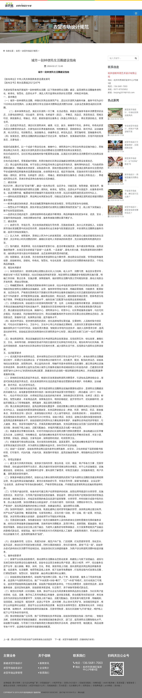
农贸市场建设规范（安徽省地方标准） (79, 639)
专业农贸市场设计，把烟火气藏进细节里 (131, 128)
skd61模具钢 (108, 682)
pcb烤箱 (108, 685)
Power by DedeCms (49, 692)
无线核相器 (52, 685)
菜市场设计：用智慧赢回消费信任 (131, 177)
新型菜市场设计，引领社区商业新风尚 (131, 112)
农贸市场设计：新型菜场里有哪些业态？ (131, 210)
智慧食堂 (130, 682)
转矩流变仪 (22, 685)
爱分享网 (16, 682)
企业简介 (44, 667)
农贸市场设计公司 (37, 685)
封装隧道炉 (45, 682)
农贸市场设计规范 (30, 50)
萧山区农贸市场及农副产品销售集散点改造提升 (31, 639)
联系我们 (44, 672)
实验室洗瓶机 (85, 682)
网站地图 (81, 692)
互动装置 (63, 685)
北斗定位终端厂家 (30, 682)
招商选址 (87, 685)
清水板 (117, 685)
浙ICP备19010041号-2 (67, 692)
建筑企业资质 (9, 685)
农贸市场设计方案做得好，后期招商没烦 (131, 145)
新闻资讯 (44, 663)
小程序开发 (57, 682)
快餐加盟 (97, 682)
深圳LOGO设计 (70, 682)
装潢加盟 (120, 682)
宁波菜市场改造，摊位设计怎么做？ (131, 193)
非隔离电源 (97, 685)
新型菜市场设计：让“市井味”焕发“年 (131, 161)
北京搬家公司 (75, 685)
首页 (18, 50)
